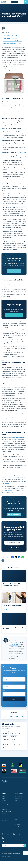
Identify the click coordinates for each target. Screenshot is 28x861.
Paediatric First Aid (18, 800)
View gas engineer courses (13, 542)
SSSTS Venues (4, 809)
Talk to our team (14, 547)
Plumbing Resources (7, 744)
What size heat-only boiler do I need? (12, 43)
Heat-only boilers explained (10, 36)
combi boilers (20, 481)
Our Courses (4, 796)
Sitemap (8, 856)
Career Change (6, 731)
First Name (5, 676)
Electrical (23, 731)
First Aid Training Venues (6, 804)
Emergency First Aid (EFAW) (20, 804)
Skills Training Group (13, 644)
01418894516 (17, 821)
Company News (15, 731)
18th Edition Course (18, 798)
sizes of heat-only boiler (18, 437)
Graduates (5, 736)
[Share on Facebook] (12, 557)
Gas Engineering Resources (14, 9)
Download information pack (14, 270)
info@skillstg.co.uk (18, 826)
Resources (4, 802)
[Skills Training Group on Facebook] (5, 716)
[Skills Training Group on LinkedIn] (11, 716)
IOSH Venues (4, 805)
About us (3, 798)
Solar (4, 747)
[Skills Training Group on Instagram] (16, 716)
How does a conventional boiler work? (12, 41)
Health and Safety (13, 736)
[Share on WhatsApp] (22, 557)
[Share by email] (2, 560)
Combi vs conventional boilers (10, 38)
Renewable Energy (18, 744)
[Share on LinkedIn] (19, 557)
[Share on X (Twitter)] (16, 557)
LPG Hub (13, 739)
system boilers (5, 483)
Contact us (4, 800)
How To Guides (6, 739)
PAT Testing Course (18, 796)
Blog (6, 9)
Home (3, 9)
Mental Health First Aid (8, 742)
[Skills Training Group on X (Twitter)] (22, 716)
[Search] (24, 845)
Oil (15, 742)
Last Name (5, 683)
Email (4, 690)
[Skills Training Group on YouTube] (3, 838)
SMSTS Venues (4, 807)
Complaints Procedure (6, 822)
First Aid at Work (18, 802)
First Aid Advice (6, 733)
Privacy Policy (4, 820)
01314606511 (17, 824)
